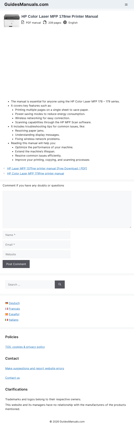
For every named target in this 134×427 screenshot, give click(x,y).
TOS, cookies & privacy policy (25, 347)
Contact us (12, 377)
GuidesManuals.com (26, 4)
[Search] (60, 284)
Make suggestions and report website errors (34, 368)
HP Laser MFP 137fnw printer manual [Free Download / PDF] (47, 168)
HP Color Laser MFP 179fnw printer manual (35, 173)
